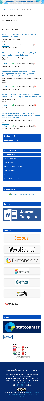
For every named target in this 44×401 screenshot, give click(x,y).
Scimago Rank (9, 189)
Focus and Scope (10, 150)
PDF (6, 45)
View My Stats (8, 341)
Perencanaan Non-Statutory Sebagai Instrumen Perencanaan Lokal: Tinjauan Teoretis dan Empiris (21, 95)
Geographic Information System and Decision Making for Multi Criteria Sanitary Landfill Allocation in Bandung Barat (19, 74)
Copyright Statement (11, 179)
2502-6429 (20, 385)
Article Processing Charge (13, 167)
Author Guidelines (10, 154)
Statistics (8, 317)
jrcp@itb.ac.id (24, 383)
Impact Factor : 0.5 (11, 140)
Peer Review (8, 163)
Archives (12, 9)
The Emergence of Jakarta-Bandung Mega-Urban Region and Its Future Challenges (21, 54)
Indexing (7, 230)
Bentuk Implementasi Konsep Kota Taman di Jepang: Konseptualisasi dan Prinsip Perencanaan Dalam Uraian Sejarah (21, 115)
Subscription (8, 175)
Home (4, 9)
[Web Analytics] (21, 337)
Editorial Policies (9, 171)
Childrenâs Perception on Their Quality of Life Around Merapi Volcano (19, 35)
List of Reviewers (10, 159)
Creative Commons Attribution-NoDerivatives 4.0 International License (23, 394)
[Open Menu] (2, 2)
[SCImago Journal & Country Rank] (21, 194)
